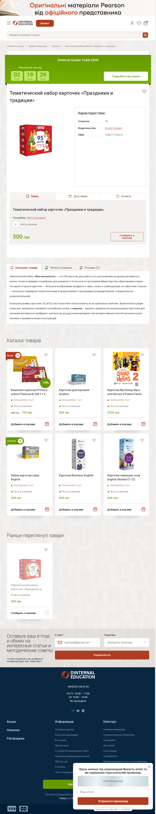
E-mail (59, 635)
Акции (11, 721)
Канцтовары (110, 751)
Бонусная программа (66, 735)
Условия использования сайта (72, 751)
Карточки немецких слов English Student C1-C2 (123, 477)
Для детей (109, 745)
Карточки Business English (76, 475)
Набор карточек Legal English (25, 477)
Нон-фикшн (109, 740)
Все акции (60, 740)
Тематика (109, 635)
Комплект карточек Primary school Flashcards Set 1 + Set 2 (29, 393)
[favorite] (144, 91)
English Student (113, 128)
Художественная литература (119, 735)
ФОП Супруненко (36, 217)
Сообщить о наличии (126, 236)
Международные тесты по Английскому (125, 761)
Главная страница (15, 46)
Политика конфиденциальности (72, 756)
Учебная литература (37, 46)
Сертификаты (110, 756)
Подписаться (102, 655)
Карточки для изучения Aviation (74, 392)
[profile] (132, 23)
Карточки (55, 46)
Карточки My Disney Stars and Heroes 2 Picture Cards (124, 392)
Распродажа (15, 738)
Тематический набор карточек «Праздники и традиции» (26, 588)
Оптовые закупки (64, 729)
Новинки (13, 730)
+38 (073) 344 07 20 (78, 686)
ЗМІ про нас (61, 761)
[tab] (78, 196)
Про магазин (62, 745)
